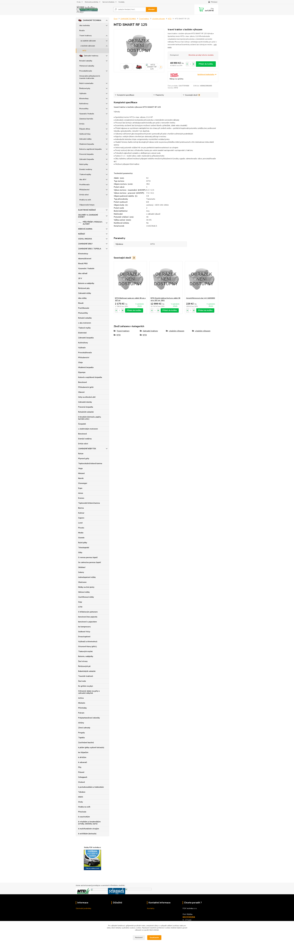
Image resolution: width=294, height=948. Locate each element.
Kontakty (121, 2)
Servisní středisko (108, 2)
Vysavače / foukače (86, 114)
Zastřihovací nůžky (86, 597)
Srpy (80, 602)
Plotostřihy (83, 109)
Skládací (81, 567)
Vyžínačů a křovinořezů (87, 641)
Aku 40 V (82, 179)
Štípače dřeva (84, 129)
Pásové (81, 772)
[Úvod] (93, 9)
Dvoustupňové (84, 636)
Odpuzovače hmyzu (86, 205)
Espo (80, 488)
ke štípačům (83, 752)
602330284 (189, 917)
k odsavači (82, 762)
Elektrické (82, 333)
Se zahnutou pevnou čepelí (89, 562)
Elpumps (81, 372)
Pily (79, 767)
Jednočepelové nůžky (87, 577)
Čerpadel (82, 424)
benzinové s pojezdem (87, 622)
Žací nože (82, 681)
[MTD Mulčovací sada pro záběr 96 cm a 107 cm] (130, 279)
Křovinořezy (83, 98)
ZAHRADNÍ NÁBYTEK (87, 448)
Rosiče (82, 30)
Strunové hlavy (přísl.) (87, 646)
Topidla (81, 737)
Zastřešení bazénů (86, 742)
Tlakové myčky (85, 174)
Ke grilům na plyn (85, 686)
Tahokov (81, 792)
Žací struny (83, 661)
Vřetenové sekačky (86, 66)
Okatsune (82, 582)
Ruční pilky (83, 164)
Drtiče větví (84, 195)
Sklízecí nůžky (84, 592)
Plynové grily (83, 458)
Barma (81, 508)
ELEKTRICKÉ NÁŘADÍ (87, 210)
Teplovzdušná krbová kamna (90, 463)
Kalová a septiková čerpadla (90, 149)
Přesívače (82, 812)
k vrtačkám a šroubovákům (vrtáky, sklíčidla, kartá (89, 823)
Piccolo (81, 528)
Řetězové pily (84, 88)
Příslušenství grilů (85, 387)
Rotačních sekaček (86, 412)
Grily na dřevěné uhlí (86, 397)
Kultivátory (83, 103)
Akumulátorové (84, 258)
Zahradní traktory (91, 56)
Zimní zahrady (84, 728)
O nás (79, 2)
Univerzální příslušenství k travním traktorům (89, 77)
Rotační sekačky (85, 61)
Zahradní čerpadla (86, 159)
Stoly (80, 802)
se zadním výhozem (88, 41)
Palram (81, 713)
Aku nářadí (82, 273)
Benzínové (82, 382)
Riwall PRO (83, 263)
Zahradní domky (85, 402)
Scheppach (82, 777)
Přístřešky (82, 708)
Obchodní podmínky (91, 2)
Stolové (81, 782)
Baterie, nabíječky (85, 656)
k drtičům (82, 757)
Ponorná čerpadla (86, 154)
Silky (80, 552)
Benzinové (82, 434)
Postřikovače (84, 184)
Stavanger (82, 483)
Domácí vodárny (85, 169)
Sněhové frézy (84, 134)
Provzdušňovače (85, 71)
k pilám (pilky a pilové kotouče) (91, 747)
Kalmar (81, 513)
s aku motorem (84, 323)
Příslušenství (84, 190)
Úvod (115, 19)
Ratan (80, 453)
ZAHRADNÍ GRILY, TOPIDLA (89, 249)
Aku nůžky (82, 298)
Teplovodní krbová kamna (89, 503)
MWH (80, 797)
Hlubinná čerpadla (86, 144)
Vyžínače (82, 93)
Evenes (81, 498)
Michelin (81, 703)
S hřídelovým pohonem (88, 612)
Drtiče (81, 124)
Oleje (80, 362)
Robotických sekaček (86, 671)
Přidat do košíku (206, 64)
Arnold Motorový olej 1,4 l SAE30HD (200, 298)
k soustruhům (84, 817)
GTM (80, 607)
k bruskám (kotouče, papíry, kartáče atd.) (89, 418)
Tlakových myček (85, 651)
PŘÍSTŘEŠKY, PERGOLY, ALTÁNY (93, 223)
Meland (81, 473)
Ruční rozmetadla (86, 83)
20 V (80, 278)
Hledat (151, 9)
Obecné (81, 392)
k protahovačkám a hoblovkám (91, 787)
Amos (80, 493)
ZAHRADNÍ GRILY (85, 244)
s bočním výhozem (88, 46)
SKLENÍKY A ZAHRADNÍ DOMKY (88, 216)
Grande (81, 538)
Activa (81, 698)
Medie (80, 533)
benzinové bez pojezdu (87, 617)
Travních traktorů (85, 676)
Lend (80, 523)
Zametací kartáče (86, 119)
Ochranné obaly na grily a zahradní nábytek (89, 692)
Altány (81, 723)
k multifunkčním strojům (88, 829)
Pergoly (81, 733)
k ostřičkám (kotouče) (87, 834)
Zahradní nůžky (85, 139)
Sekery (81, 572)
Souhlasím (154, 937)
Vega (80, 468)
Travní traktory (85, 36)
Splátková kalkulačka (205, 74)
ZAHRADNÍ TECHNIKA (92, 20)
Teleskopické (83, 547)
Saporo (81, 518)
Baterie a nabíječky (86, 283)
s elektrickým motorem (88, 429)
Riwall (80, 303)
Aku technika (84, 25)
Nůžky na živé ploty (86, 587)
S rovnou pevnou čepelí (88, 557)
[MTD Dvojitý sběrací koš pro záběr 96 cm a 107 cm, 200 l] (166, 279)
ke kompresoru (84, 627)
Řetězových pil (84, 666)
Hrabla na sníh (85, 200)
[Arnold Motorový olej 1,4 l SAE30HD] (201, 279)
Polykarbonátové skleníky (89, 718)
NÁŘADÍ (81, 234)
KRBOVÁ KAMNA (85, 229)
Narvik (80, 478)
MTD (84, 51)
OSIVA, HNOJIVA (85, 239)
